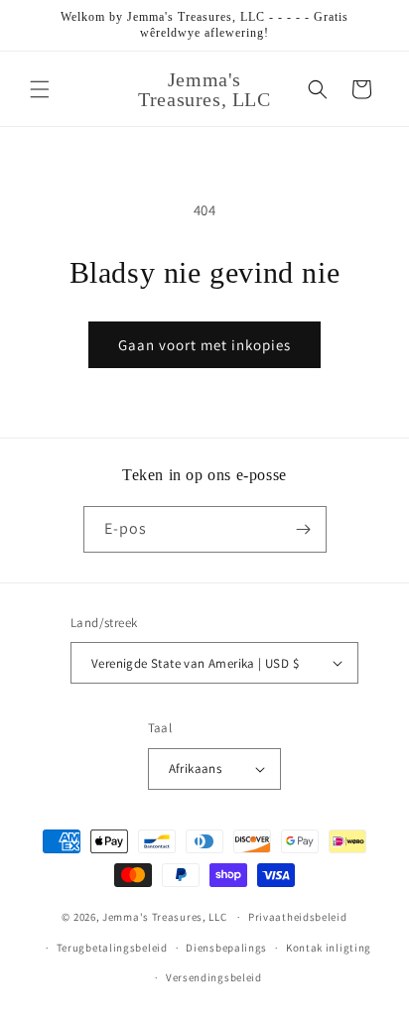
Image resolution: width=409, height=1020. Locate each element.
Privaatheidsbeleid (297, 917)
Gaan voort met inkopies (204, 344)
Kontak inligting (328, 948)
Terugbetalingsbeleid (112, 948)
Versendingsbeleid (214, 977)
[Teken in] (304, 529)
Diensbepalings (226, 948)
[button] (40, 89)
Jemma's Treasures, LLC (164, 917)
